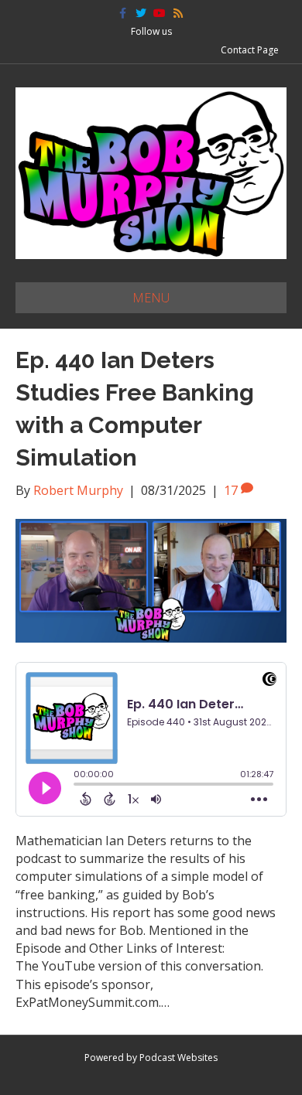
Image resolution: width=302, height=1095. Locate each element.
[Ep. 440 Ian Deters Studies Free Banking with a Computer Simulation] (151, 579)
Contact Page (250, 49)
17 (232, 490)
